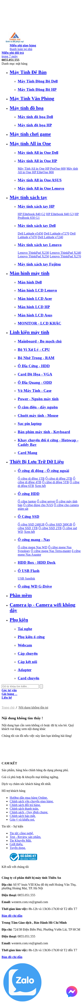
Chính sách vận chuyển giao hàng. (32, 801)
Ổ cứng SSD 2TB (50, 528)
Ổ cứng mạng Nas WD (32, 547)
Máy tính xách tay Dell (37, 225)
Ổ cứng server (46, 501)
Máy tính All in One (30, 143)
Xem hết (40, 486)
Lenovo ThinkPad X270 (65, 256)
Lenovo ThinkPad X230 (33, 252)
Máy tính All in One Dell (38, 152)
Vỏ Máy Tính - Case (34, 390)
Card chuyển (28, 678)
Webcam (25, 645)
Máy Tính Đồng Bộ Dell (38, 81)
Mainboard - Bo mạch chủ (40, 341)
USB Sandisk (26, 578)
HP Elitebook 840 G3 (60, 214)
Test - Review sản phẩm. (25, 837)
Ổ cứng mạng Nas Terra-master (51, 551)
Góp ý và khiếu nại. (22, 819)
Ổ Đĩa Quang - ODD (35, 382)
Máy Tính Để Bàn (28, 72)
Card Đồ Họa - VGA (35, 374)
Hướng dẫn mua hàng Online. (29, 797)
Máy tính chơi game (30, 134)
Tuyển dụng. (18, 847)
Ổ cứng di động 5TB (55, 482)
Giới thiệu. (16, 844)
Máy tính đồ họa (27, 108)
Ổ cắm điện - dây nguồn (38, 407)
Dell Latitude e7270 (56, 233)
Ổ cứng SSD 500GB (58, 524)
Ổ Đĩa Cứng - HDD (34, 366)
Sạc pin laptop (30, 423)
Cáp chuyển (28, 653)
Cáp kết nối (27, 662)
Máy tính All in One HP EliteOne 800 (48, 170)
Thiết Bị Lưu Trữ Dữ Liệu (37, 461)
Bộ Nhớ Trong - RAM (36, 358)
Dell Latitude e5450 (30, 233)
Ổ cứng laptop (27, 501)
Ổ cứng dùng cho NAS (38, 505)
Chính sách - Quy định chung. (29, 812)
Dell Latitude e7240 (50, 237)
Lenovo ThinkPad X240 (65, 252)
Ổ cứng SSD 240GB (31, 524)
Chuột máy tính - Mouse (38, 415)
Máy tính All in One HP (37, 161)
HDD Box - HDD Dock (37, 562)
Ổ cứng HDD (28, 494)
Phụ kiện (19, 619)
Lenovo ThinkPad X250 (33, 256)
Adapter (24, 670)
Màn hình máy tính (29, 273)
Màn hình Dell (30, 282)
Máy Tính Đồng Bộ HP (37, 89)
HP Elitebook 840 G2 (31, 214)
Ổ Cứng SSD (28, 516)
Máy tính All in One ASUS (40, 180)
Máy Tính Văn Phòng (32, 98)
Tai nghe (25, 629)
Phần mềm (21, 595)
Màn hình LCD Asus (35, 315)
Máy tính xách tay (28, 197)
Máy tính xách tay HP (36, 206)
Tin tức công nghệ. (22, 833)
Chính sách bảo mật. (23, 816)
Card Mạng (27, 453)
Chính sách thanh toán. (24, 808)
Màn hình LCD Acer (35, 298)
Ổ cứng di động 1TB (31, 478)
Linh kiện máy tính (29, 332)
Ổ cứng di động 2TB (58, 478)
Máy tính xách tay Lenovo (40, 245)
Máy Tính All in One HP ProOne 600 (42, 168)
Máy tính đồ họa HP (35, 125)
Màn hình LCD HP (34, 307)
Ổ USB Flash (28, 571)
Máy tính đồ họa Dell (35, 117)
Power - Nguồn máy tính (38, 399)
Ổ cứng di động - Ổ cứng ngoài (43, 471)
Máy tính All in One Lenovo (41, 188)
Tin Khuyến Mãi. (21, 840)
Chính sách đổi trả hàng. (25, 805)
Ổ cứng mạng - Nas (34, 539)
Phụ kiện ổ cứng (31, 637)
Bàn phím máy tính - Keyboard (44, 432)
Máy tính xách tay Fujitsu (39, 264)
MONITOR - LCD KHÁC (39, 323)
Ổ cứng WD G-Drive (35, 586)
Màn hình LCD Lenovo (37, 290)
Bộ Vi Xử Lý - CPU (34, 349)
